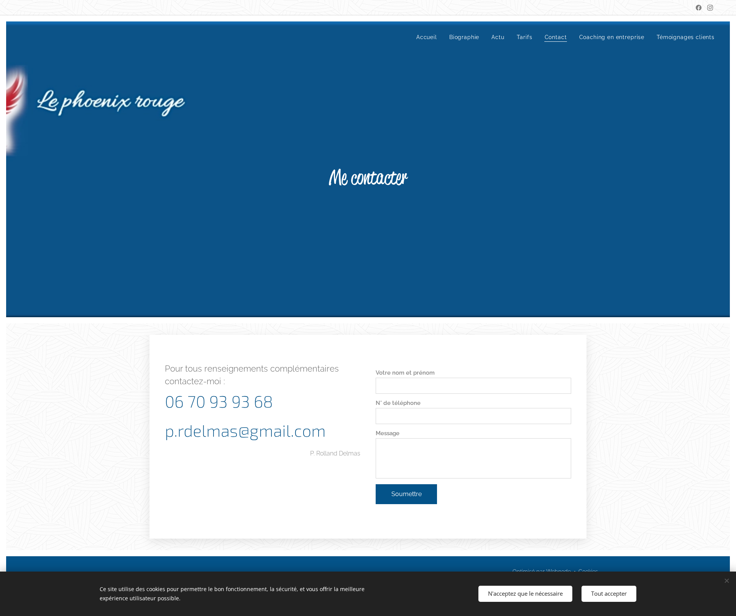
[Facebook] (698, 7)
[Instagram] (710, 7)
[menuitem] (428, 37)
